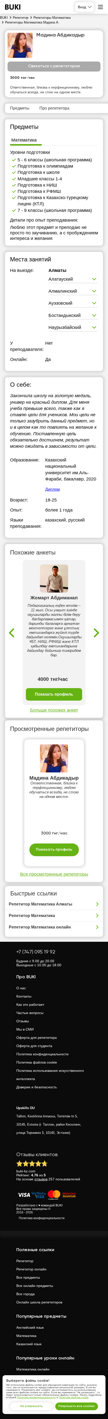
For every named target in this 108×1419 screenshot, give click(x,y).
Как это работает (30, 1005)
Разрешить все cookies (77, 1406)
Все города (25, 1294)
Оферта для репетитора (36, 1038)
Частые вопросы (29, 1013)
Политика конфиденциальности (42, 1054)
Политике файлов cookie (74, 1397)
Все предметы (28, 1277)
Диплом (52, 489)
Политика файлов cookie (36, 1062)
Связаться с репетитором (54, 66)
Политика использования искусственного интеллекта (50, 1075)
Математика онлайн (32, 1369)
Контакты (23, 996)
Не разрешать (31, 1406)
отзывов (40, 1179)
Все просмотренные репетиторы (54, 874)
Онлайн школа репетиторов (39, 1302)
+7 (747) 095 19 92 (35, 952)
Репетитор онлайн (31, 1269)
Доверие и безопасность (36, 1087)
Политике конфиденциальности (36, 1397)
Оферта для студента (34, 1046)
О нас (21, 988)
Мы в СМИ (25, 1029)
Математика (26, 1336)
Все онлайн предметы (34, 1286)
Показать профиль (54, 694)
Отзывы (22, 1021)
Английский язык (30, 1327)
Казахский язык (28, 1344)
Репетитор (24, 1261)
